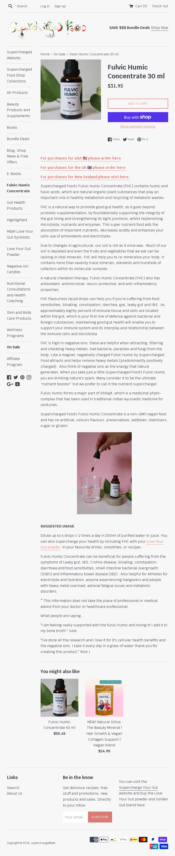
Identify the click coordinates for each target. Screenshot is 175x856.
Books (12, 127)
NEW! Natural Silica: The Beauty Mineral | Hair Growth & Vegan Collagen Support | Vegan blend (104, 734)
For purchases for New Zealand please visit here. (85, 177)
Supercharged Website (19, 55)
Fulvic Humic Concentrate (18, 188)
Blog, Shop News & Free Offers (17, 156)
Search (13, 787)
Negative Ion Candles (17, 269)
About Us (14, 793)
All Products (17, 92)
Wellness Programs (15, 332)
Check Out (160, 6)
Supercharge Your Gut (138, 787)
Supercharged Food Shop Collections (19, 75)
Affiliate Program (14, 361)
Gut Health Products (16, 205)
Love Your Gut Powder (19, 251)
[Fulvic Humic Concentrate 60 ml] (60, 698)
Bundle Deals (18, 138)
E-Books (14, 173)
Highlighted (17, 220)
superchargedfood (43, 843)
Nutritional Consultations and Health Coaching (19, 292)
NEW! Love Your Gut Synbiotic (20, 234)
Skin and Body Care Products (19, 315)
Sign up (60, 6)
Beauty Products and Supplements (18, 110)
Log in (45, 6)
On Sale (13, 347)
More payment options (137, 126)
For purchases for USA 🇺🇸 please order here (81, 158)
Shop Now (159, 27)
